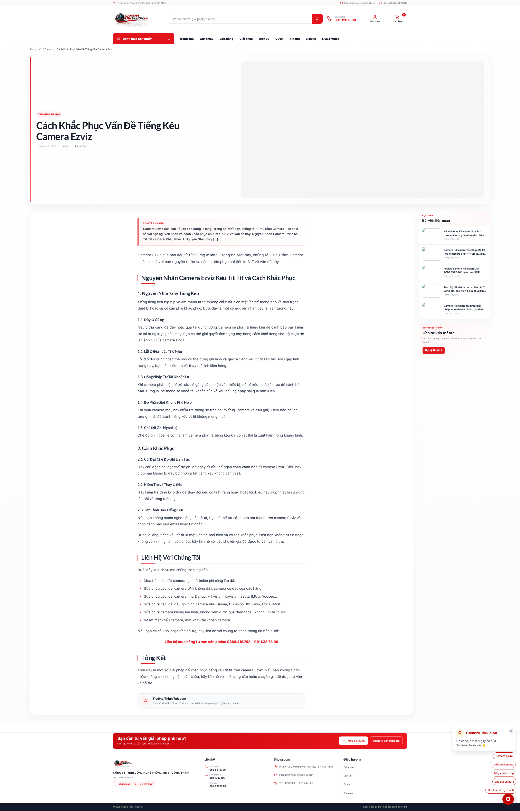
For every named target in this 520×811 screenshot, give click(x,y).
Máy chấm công (504, 773)
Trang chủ (35, 49)
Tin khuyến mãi (49, 114)
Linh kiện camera (503, 764)
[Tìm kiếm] (317, 19)
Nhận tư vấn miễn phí (386, 740)
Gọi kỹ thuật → (433, 350)
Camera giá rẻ (505, 756)
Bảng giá (348, 793)
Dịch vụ (347, 775)
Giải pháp (348, 767)
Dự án (346, 784)
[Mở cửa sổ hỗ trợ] (508, 799)
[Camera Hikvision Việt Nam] (138, 19)
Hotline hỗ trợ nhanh (501, 790)
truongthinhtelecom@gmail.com (296, 774)
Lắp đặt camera (504, 781)
